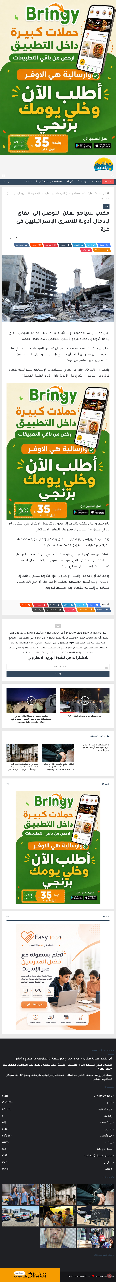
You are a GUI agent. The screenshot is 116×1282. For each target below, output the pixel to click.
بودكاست (106, 1122)
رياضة (108, 1142)
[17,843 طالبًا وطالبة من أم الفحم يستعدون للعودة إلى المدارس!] (20, 1194)
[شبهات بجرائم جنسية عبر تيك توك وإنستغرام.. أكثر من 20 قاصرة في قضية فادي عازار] (58, 1238)
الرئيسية (101, 193)
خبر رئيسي (106, 1136)
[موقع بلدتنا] (104, 164)
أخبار (91, 193)
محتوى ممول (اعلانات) (98, 1155)
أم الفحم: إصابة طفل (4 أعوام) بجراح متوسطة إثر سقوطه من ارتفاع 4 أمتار (95, 748)
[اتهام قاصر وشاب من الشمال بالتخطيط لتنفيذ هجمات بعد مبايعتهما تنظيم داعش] (95, 1216)
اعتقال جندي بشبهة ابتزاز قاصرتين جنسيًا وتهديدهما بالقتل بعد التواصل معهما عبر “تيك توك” (58, 767)
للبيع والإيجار (104, 1149)
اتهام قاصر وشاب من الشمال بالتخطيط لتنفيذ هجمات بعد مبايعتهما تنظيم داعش (51, 181)
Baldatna (88, 1276)
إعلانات (107, 1116)
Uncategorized (103, 1096)
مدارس (107, 1162)
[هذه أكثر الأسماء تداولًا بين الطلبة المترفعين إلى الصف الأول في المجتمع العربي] (95, 1238)
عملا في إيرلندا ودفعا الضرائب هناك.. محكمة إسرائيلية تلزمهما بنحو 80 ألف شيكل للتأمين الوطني (22, 767)
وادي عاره (104, 1109)
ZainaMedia (72, 1276)
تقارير (109, 1129)
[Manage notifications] (109, 1276)
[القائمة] (3, 176)
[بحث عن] (112, 176)
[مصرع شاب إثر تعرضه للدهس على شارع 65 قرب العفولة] (20, 1216)
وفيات (108, 1169)
